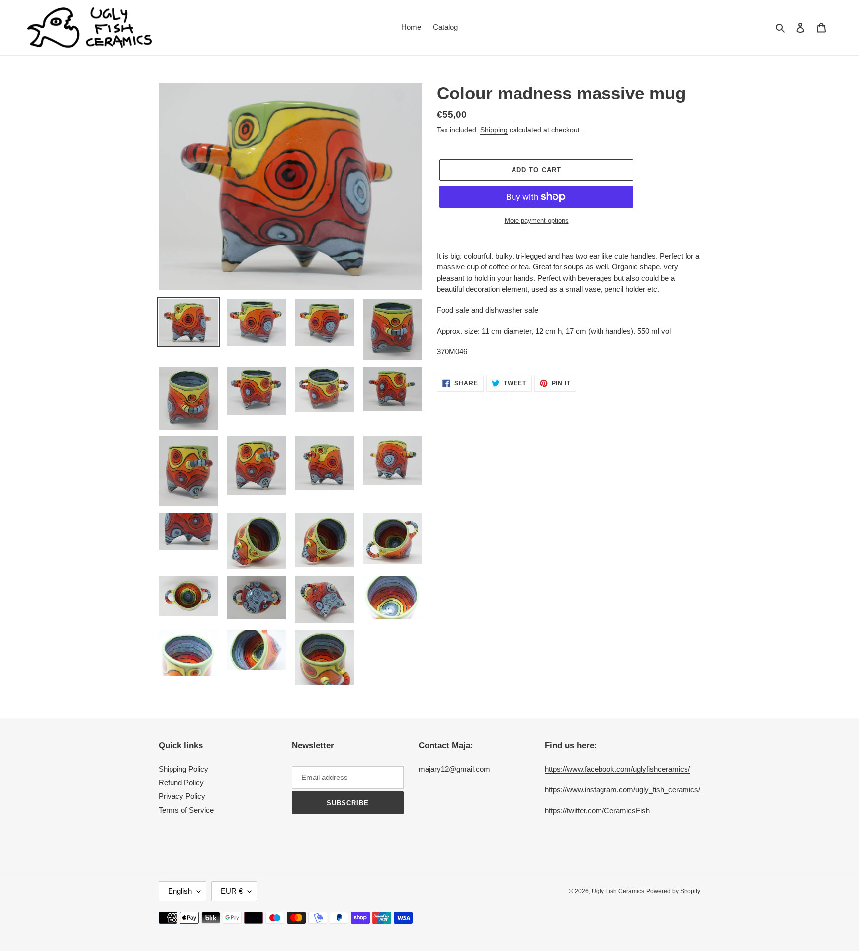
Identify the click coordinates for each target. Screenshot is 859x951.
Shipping (494, 130)
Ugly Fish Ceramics (618, 891)
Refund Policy (181, 782)
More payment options (537, 220)
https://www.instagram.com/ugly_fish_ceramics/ (622, 789)
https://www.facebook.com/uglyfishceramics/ (617, 769)
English (180, 891)
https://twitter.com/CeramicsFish (597, 810)
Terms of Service (186, 810)
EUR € (232, 891)
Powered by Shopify (673, 891)
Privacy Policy (182, 796)
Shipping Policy (183, 769)
